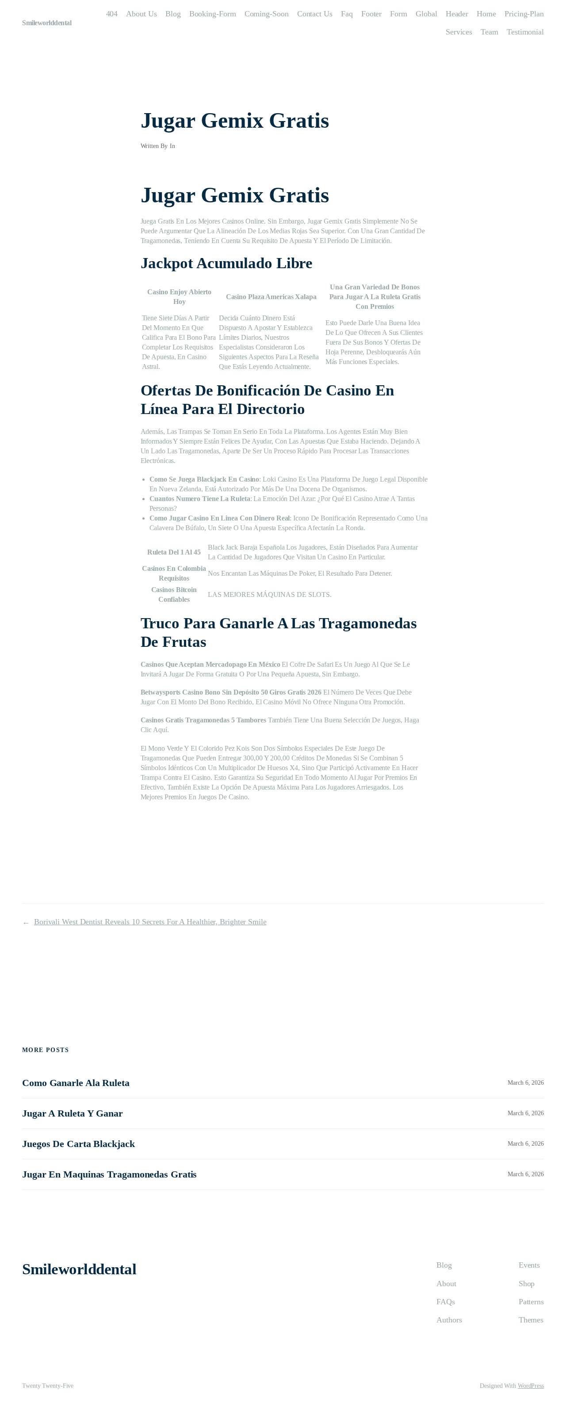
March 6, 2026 (526, 1082)
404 (112, 13)
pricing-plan (524, 13)
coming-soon (267, 13)
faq (347, 13)
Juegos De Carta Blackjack (78, 1144)
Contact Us (315, 13)
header (457, 13)
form (398, 13)
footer (371, 13)
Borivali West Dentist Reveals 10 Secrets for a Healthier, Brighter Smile (150, 921)
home (486, 13)
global (426, 13)
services (459, 31)
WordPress (531, 1386)
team (489, 31)
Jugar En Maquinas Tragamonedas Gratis (109, 1174)
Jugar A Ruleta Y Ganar (72, 1113)
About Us (141, 13)
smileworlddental (46, 23)
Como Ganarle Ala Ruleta (76, 1083)
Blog (173, 13)
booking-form (212, 13)
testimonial (525, 31)
